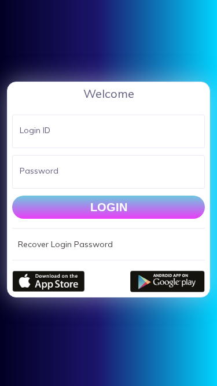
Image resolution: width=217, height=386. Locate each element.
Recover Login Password (65, 244)
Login (108, 207)
